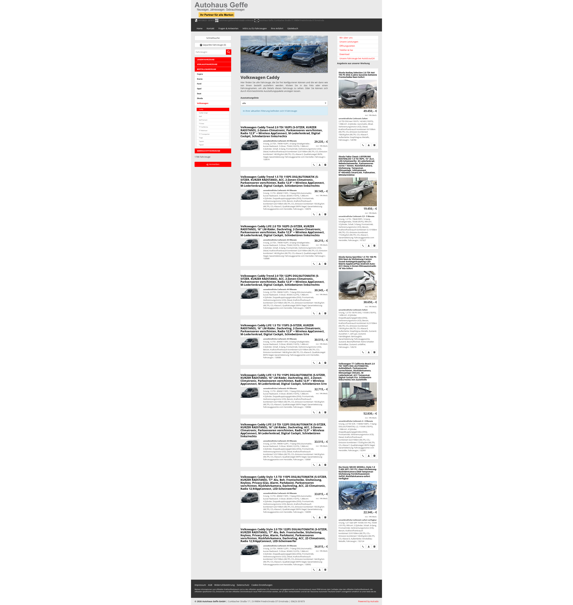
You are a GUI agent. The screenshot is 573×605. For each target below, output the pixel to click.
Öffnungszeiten (347, 45)
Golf (200, 116)
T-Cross (201, 124)
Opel (199, 88)
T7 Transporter (204, 134)
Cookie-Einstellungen (261, 585)
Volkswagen (202, 103)
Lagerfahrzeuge (205, 59)
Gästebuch (292, 28)
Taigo (201, 138)
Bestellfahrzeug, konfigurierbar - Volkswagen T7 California (357, 409)
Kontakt (210, 28)
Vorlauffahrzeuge (207, 64)
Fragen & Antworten (228, 28)
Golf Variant (203, 120)
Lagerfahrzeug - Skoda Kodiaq (357, 108)
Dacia (199, 79)
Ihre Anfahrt (277, 28)
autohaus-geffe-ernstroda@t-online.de (236, 20)
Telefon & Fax (346, 50)
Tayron (201, 141)
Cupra (200, 74)
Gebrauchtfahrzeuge (208, 151)
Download (344, 54)
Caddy (201, 109)
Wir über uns (346, 37)
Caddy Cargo (203, 113)
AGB (210, 585)
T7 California (203, 127)
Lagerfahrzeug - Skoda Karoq (357, 304)
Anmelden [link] (214, 164)
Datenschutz (243, 585)
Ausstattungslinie (250, 97)
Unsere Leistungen (348, 41)
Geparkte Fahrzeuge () (214, 44)
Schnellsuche (213, 38)
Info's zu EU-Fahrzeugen (255, 28)
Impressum (200, 585)
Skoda (200, 98)
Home (199, 28)
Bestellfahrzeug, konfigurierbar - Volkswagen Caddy (284, 144)
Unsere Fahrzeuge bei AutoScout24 (357, 58)
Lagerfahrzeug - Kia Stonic (357, 506)
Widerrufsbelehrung (224, 585)
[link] (313, 164)
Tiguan (201, 145)
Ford (199, 83)
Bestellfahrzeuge (206, 69)
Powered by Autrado (368, 601)
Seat (199, 93)
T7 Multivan (203, 131)
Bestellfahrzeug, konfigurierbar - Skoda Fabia (357, 200)
